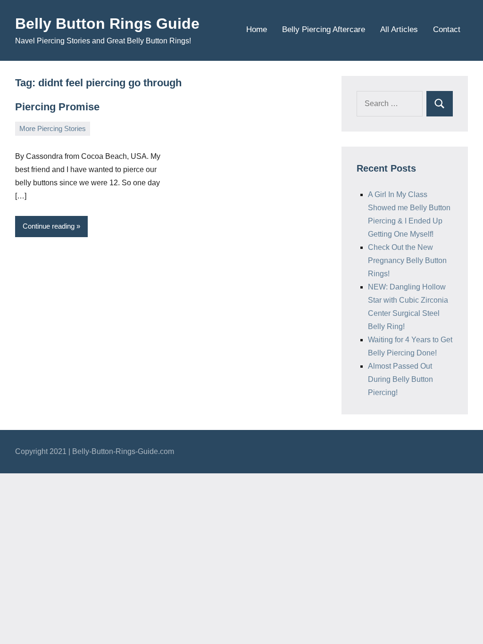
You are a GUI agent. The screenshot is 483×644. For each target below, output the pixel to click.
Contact (446, 29)
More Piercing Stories (52, 128)
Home (256, 29)
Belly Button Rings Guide (107, 23)
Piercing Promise (57, 107)
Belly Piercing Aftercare (323, 29)
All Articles (399, 29)
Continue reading (49, 226)
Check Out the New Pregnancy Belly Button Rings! (407, 260)
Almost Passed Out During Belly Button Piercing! (400, 379)
